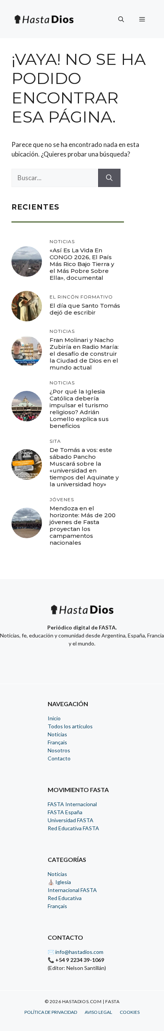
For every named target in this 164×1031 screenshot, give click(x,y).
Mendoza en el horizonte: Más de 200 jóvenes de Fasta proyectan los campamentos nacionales (83, 525)
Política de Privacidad (50, 1012)
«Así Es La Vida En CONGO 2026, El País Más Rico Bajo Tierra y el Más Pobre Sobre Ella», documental (82, 264)
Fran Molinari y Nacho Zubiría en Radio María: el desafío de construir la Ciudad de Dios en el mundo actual (84, 353)
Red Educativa (65, 898)
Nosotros (59, 750)
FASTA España (65, 812)
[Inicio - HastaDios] (82, 614)
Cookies (130, 1012)
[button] (121, 19)
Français (57, 742)
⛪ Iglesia (59, 882)
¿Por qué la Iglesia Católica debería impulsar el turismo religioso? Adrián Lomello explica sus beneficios (79, 408)
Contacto (59, 758)
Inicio (54, 718)
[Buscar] (109, 178)
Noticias (57, 734)
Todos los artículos (70, 726)
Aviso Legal (98, 1012)
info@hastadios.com (79, 952)
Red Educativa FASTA (73, 828)
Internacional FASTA (72, 890)
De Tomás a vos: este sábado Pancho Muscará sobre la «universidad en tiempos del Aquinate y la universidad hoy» (84, 467)
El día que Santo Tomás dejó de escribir (85, 309)
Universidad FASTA (70, 820)
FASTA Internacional (72, 804)
